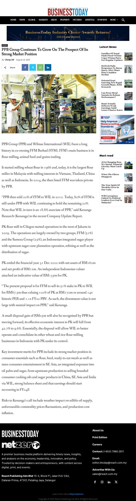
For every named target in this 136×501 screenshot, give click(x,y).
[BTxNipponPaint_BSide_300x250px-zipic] (117, 143)
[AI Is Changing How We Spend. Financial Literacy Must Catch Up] (128, 165)
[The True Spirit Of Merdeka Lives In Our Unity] (128, 188)
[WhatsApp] (40, 67)
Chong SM (9, 59)
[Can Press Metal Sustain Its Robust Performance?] (128, 96)
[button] (123, 20)
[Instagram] (102, 482)
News (4, 45)
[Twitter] (32, 67)
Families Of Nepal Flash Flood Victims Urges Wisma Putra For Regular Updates (112, 56)
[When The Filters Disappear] (128, 177)
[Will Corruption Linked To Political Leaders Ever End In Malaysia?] (128, 199)
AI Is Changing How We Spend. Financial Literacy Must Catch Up (111, 165)
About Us (97, 430)
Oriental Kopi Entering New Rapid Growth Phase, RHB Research (111, 83)
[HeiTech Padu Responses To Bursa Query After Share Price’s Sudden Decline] (128, 69)
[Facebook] (25, 67)
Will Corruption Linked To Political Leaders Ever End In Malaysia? (111, 199)
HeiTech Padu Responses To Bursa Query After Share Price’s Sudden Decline (111, 70)
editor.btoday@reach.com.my (109, 462)
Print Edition (99, 437)
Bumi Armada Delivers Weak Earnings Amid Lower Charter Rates (112, 107)
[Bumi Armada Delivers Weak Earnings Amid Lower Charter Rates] (128, 107)
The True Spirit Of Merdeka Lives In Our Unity (110, 187)
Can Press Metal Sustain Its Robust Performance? (110, 95)
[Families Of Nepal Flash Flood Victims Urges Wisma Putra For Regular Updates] (128, 57)
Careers (97, 444)
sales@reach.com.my (104, 473)
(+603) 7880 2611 (113, 451)
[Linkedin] (48, 67)
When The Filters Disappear (110, 175)
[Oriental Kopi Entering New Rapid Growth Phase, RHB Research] (128, 83)
